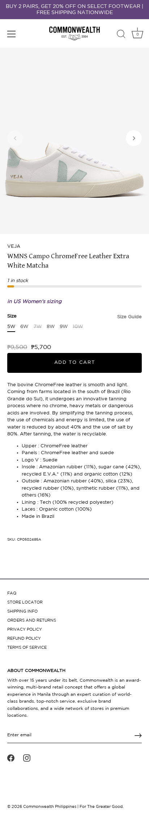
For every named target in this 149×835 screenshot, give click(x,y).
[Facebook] (10, 758)
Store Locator (25, 602)
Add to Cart (74, 363)
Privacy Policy (24, 629)
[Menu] (12, 34)
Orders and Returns (31, 620)
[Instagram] (26, 758)
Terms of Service (27, 647)
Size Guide (129, 317)
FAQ (11, 593)
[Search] (121, 35)
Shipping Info (22, 611)
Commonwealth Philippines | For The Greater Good (73, 807)
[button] (15, 138)
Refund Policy (24, 638)
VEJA (13, 246)
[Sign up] (138, 735)
